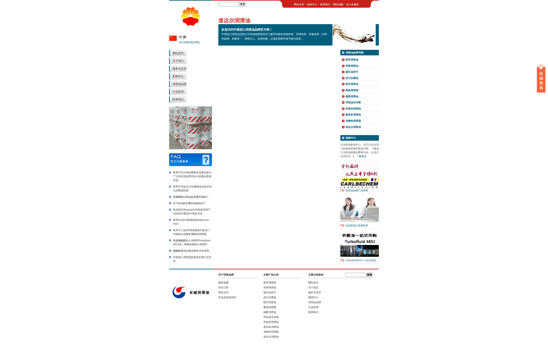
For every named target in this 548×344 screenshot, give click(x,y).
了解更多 (361, 156)
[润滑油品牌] (190, 25)
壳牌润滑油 (351, 65)
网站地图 (338, 4)
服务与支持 (179, 68)
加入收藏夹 (352, 4)
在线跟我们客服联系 (356, 225)
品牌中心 (312, 4)
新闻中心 (178, 76)
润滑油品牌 (179, 84)
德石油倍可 (351, 71)
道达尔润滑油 (353, 126)
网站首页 (178, 53)
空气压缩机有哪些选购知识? (189, 203)
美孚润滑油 (351, 59)
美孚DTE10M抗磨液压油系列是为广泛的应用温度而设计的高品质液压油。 (192, 176)
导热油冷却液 (353, 102)
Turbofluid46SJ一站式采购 (360, 260)
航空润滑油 (351, 84)
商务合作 (223, 292)
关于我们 (178, 60)
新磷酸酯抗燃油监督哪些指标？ (191, 196)
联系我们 (178, 99)
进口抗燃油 (351, 78)
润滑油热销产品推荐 (356, 190)
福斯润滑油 (351, 96)
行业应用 (178, 91)
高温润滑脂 (351, 90)
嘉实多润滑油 (353, 114)
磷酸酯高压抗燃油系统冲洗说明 (191, 250)
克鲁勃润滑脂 (353, 120)
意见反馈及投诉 (227, 297)
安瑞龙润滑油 (353, 108)
